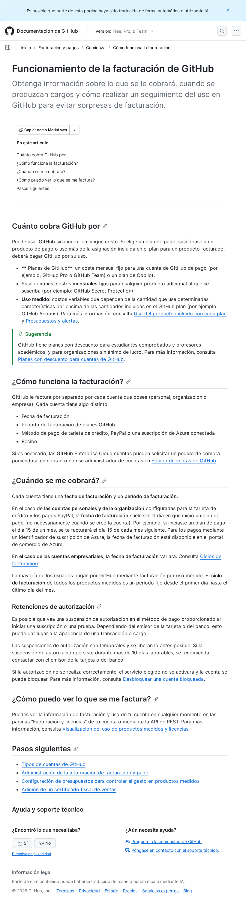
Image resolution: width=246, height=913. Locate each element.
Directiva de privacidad (31, 853)
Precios (130, 890)
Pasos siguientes (41, 748)
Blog (187, 890)
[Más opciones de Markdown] (74, 130)
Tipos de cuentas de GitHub (54, 764)
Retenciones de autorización (53, 606)
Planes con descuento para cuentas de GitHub (71, 359)
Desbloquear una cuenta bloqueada (163, 679)
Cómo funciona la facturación (141, 47)
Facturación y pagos (58, 47)
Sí (25, 842)
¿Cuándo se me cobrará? (55, 480)
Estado (111, 890)
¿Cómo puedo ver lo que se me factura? (81, 699)
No (48, 842)
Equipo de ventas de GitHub (184, 461)
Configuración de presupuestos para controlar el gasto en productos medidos (111, 781)
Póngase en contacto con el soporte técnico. (175, 850)
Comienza (96, 47)
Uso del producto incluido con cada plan (180, 314)
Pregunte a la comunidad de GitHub (166, 841)
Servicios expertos (160, 890)
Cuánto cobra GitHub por (56, 226)
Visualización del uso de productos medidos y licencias (125, 729)
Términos (65, 890)
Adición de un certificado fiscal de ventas (69, 789)
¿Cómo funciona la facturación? (68, 381)
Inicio (26, 47)
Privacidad (89, 890)
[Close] (229, 9)
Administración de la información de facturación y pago (85, 773)
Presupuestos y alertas (52, 321)
